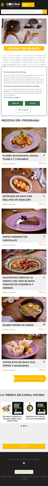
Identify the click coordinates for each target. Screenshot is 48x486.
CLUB (25, 5)
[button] (12, 26)
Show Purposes (23, 110)
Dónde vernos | (27, 459)
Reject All (15, 103)
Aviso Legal (23, 476)
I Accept (32, 103)
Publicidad (35, 459)
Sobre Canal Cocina (15, 459)
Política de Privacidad (34, 476)
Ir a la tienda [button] (24, 446)
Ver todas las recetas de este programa (30, 378)
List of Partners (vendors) (12, 97)
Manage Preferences (24, 472)
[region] (24, 91)
